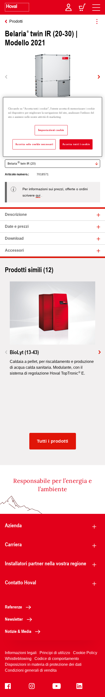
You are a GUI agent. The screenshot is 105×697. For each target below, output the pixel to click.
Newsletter (14, 619)
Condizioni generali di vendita (31, 670)
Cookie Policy (85, 653)
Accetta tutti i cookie (76, 144)
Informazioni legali (21, 653)
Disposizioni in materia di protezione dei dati (43, 664)
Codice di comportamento (56, 659)
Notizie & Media (18, 631)
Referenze (13, 607)
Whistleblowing (18, 659)
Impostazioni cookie (51, 130)
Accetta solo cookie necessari (34, 144)
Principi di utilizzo (55, 653)
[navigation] (96, 7)
